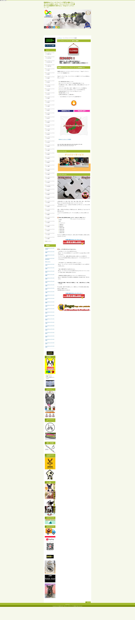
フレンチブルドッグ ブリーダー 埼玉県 (50, 126)
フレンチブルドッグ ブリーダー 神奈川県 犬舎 (50, 61)
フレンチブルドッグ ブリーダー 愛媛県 (50, 214)
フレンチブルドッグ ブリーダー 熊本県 (50, 230)
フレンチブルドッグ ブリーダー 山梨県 (50, 150)
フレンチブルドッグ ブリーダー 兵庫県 (50, 178)
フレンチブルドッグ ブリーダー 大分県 (50, 234)
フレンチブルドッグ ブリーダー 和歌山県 (50, 186)
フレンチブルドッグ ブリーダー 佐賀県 (50, 222)
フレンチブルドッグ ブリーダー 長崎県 (50, 226)
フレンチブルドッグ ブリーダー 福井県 (50, 146)
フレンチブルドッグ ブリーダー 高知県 (50, 218)
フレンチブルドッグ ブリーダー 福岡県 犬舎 (50, 53)
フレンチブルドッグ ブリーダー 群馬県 (50, 122)
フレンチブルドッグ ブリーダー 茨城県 (50, 114)
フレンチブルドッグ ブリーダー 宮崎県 (50, 77)
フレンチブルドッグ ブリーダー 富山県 (50, 138)
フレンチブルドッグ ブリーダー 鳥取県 (50, 190)
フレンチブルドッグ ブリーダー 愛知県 (50, 162)
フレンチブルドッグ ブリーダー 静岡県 (50, 73)
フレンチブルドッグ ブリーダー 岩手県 (50, 93)
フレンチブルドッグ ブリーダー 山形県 (50, 106)
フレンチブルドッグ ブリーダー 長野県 (50, 154)
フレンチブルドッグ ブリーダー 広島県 (50, 202)
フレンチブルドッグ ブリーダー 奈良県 (50, 182)
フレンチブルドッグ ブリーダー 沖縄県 (50, 238)
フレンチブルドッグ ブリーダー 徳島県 (50, 206)
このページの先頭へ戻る (88, 602)
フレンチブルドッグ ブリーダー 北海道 (50, 69)
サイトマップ (67, 604)
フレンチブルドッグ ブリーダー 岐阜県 (50, 158)
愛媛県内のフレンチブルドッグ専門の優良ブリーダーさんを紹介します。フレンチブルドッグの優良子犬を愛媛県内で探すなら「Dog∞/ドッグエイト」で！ (59, 5)
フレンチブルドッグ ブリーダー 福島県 (50, 110)
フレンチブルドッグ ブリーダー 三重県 (50, 166)
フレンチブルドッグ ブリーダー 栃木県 (50, 118)
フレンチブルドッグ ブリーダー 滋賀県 (50, 170)
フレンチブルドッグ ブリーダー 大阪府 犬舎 (50, 65)
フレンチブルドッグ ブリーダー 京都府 (50, 174)
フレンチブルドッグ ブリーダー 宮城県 (50, 97)
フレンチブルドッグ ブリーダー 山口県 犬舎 (50, 57)
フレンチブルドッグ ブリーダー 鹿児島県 (50, 85)
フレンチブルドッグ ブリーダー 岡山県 (50, 198)
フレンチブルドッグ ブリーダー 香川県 (50, 210)
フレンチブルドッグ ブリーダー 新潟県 (50, 134)
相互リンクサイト (49, 241)
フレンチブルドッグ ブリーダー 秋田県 (50, 101)
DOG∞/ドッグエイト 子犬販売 (65, 139)
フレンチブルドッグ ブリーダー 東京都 (50, 81)
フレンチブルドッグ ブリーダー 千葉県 (50, 130)
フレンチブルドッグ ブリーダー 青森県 (50, 89)
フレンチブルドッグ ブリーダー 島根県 (50, 194)
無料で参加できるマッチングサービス (73, 239)
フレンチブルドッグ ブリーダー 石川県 (50, 142)
